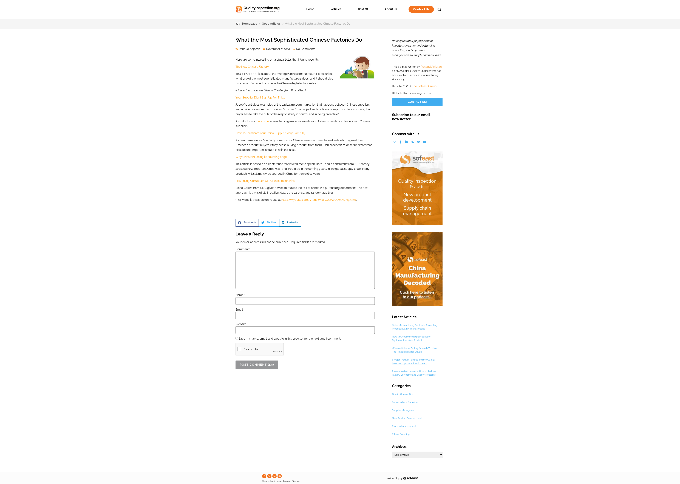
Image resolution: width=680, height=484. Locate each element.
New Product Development (407, 418)
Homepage (249, 23)
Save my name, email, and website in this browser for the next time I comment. (290, 338)
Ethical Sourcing (401, 434)
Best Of (363, 9)
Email (240, 309)
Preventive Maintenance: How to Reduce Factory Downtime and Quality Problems (414, 373)
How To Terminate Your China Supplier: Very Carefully (270, 133)
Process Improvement (404, 426)
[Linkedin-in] (406, 142)
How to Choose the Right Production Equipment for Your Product (411, 338)
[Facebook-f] (400, 142)
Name (240, 295)
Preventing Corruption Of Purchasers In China (265, 180)
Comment (243, 249)
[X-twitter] (269, 476)
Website (241, 324)
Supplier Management (404, 410)
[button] (247, 223)
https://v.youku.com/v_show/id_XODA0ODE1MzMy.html (318, 199)
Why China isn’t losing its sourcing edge (261, 157)
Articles (336, 9)
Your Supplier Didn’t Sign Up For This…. (260, 97)
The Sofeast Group (424, 86)
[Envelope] (394, 142)
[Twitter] (418, 142)
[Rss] (412, 142)
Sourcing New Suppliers (405, 402)
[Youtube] (424, 142)
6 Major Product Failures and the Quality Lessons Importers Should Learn (413, 361)
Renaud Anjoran (431, 66)
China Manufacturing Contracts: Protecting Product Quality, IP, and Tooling (414, 327)
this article (262, 121)
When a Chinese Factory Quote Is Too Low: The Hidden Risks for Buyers (415, 350)
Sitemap (296, 481)
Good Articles (271, 23)
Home (310, 9)
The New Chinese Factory (252, 66)
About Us (391, 9)
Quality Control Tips (402, 394)
